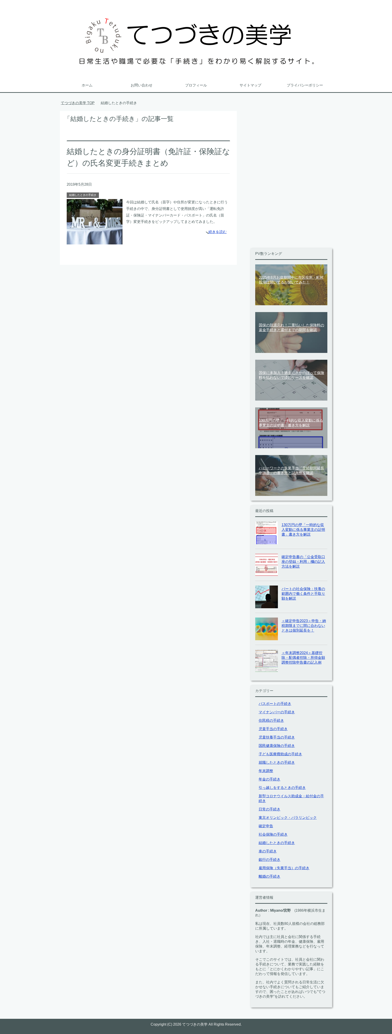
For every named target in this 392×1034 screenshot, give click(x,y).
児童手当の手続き (273, 729)
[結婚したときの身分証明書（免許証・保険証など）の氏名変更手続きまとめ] (94, 241)
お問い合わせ (141, 85)
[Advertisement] (284, 179)
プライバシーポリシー (305, 85)
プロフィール (196, 85)
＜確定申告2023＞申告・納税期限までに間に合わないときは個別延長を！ (304, 625)
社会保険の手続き (273, 834)
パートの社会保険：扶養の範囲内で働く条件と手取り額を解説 (303, 593)
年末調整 (266, 771)
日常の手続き (269, 809)
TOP (80, 103)
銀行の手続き (269, 860)
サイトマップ (250, 85)
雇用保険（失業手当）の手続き (284, 868)
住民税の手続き (271, 720)
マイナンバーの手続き (277, 712)
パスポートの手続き (275, 704)
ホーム (87, 85)
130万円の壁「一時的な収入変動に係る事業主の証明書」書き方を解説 (303, 529)
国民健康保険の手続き (277, 746)
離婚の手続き (269, 876)
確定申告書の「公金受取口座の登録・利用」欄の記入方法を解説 (303, 561)
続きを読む (217, 232)
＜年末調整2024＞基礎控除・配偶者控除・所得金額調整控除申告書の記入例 (303, 657)
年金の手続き (269, 779)
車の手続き (268, 851)
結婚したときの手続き (82, 195)
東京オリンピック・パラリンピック (288, 818)
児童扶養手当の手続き (277, 737)
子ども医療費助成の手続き (280, 754)
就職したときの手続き (277, 762)
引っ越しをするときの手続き (282, 788)
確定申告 (266, 826)
